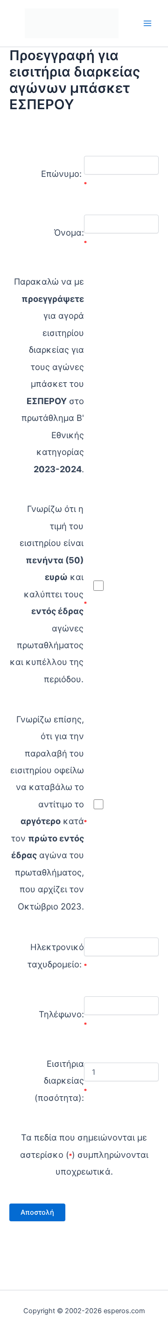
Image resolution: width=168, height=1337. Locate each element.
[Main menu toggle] (148, 23)
